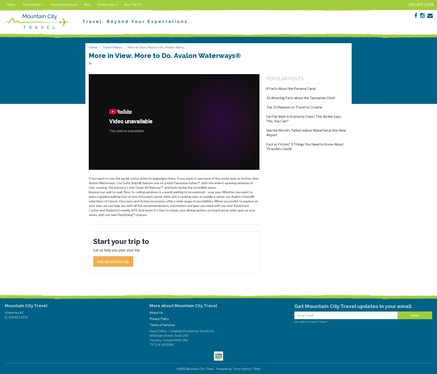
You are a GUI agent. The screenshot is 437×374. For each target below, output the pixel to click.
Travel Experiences (63, 4)
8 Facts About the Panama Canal (291, 88)
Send (415, 315)
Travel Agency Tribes (247, 368)
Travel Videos (112, 47)
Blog (87, 4)
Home (11, 4)
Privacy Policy (159, 319)
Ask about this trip (113, 261)
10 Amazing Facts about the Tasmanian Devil (300, 98)
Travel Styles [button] (31, 4)
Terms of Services (162, 325)
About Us (156, 312)
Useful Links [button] (106, 4)
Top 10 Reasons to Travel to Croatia (294, 107)
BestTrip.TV (133, 4)
